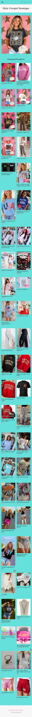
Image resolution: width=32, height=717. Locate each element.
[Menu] (2, 2)
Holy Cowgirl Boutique (16, 8)
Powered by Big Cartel (16, 712)
